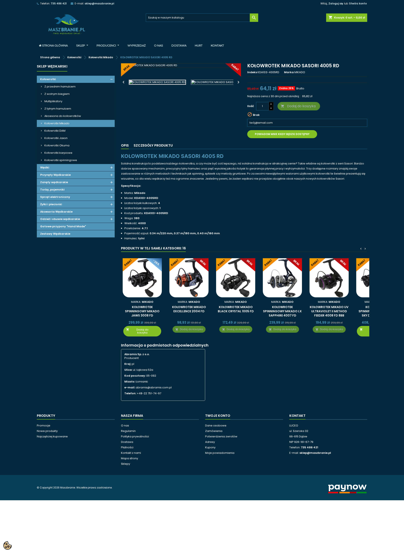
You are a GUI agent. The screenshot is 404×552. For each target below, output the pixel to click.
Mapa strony (129, 458)
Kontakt (297, 415)
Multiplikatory (53, 101)
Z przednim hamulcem (60, 87)
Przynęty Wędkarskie (55, 175)
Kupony (210, 447)
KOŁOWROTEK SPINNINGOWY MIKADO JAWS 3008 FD (142, 311)
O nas (125, 426)
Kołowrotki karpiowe (58, 153)
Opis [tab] (125, 145)
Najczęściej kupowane (52, 436)
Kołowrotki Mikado (56, 123)
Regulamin (128, 431)
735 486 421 (59, 3)
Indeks (252, 72)
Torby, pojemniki (52, 190)
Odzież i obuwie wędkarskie (60, 219)
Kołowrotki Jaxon (56, 138)
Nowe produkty (47, 431)
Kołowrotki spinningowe (60, 160)
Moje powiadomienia (219, 453)
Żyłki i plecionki (51, 204)
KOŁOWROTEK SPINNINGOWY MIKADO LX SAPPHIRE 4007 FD (282, 311)
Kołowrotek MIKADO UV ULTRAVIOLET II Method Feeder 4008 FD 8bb (329, 311)
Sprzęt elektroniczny (55, 197)
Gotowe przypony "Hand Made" (63, 226)
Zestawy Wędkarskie (55, 234)
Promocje (43, 426)
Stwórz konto (358, 3)
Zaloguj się (335, 3)
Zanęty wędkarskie (54, 182)
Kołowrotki (48, 79)
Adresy (210, 442)
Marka (289, 72)
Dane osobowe (215, 426)
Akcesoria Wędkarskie (56, 212)
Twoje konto (217, 415)
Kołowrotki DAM (54, 131)
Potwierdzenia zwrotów (221, 436)
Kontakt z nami (131, 453)
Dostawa (127, 442)
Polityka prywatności (135, 436)
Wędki (44, 167)
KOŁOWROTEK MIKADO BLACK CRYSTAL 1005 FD (236, 309)
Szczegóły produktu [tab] (153, 145)
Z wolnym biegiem (57, 94)
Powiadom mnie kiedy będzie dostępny (282, 134)
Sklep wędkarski (52, 66)
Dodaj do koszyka (298, 106)
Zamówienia (213, 431)
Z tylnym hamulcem (57, 109)
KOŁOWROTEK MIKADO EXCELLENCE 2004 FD (189, 309)
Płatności (127, 447)
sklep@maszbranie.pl (99, 3)
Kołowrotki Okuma (56, 145)
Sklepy (125, 464)
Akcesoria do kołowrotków (62, 116)
